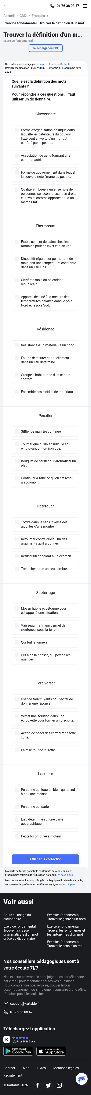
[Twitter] (48, 1085)
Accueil (9, 16)
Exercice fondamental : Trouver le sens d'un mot (65, 944)
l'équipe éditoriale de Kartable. (53, 64)
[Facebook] (37, 1085)
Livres (41, 1068)
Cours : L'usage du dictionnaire (17, 917)
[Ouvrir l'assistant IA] (82, 1079)
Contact (9, 1068)
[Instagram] (59, 1085)
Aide (26, 1068)
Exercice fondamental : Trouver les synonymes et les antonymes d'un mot (66, 930)
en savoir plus (65, 874)
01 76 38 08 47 (68, 6)
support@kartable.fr (25, 1004)
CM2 (23, 16)
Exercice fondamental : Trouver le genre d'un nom (66, 917)
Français (38, 16)
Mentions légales (66, 1068)
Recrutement (12, 1075)
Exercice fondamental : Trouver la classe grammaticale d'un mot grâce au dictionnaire (20, 932)
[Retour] (7, 6)
